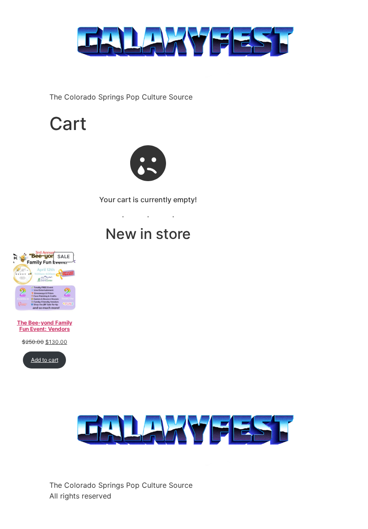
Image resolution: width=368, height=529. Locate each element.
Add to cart (44, 359)
